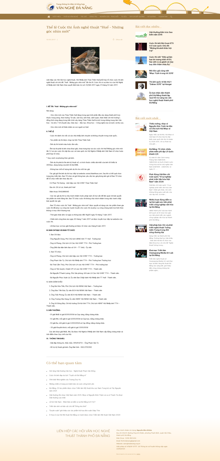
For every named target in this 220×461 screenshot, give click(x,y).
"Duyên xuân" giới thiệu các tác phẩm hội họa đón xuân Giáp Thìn (74, 410)
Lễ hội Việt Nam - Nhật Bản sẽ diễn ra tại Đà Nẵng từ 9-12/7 (72, 402)
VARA (138, 454)
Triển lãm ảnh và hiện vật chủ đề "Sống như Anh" (68, 406)
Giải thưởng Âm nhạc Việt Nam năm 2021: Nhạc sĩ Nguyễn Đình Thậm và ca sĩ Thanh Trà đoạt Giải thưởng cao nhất (85, 396)
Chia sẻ (119, 39)
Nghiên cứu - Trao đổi (109, 16)
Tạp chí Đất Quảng (137, 16)
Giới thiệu (57, 16)
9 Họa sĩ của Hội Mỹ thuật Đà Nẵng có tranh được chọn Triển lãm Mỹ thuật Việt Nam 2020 (84, 415)
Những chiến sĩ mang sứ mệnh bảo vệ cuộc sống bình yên (71, 384)
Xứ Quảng (151, 16)
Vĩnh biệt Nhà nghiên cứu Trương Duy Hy (65, 380)
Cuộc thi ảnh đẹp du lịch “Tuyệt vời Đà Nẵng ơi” (67, 375)
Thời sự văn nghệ (70, 16)
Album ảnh (163, 16)
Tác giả (84, 16)
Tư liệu (124, 16)
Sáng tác (93, 16)
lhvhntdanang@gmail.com (130, 441)
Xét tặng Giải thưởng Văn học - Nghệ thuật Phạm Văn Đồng (72, 371)
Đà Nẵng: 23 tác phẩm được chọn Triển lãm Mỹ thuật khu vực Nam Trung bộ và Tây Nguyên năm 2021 (85, 389)
